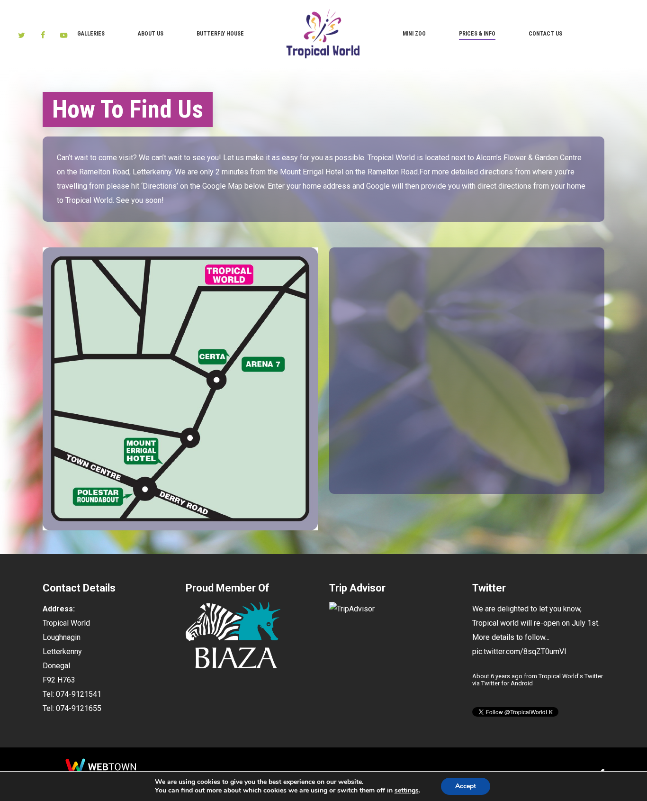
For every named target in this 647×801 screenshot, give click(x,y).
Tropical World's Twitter (571, 676)
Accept (465, 786)
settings (407, 790)
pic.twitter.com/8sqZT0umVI (519, 651)
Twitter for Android (507, 683)
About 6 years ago (497, 676)
